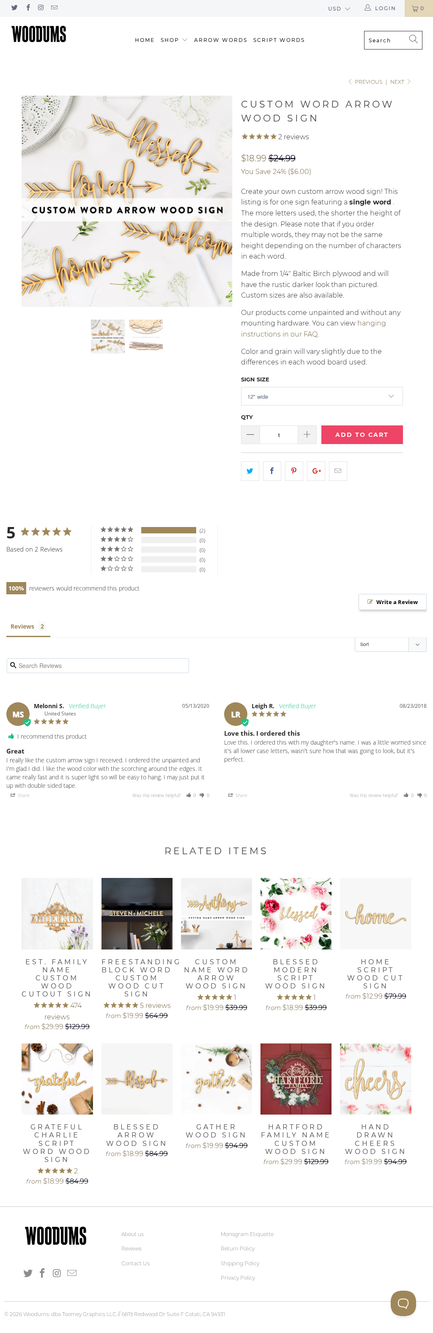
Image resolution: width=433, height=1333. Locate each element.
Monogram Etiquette (247, 1234)
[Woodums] (38, 34)
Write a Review (397, 602)
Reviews (22, 626)
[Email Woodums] (54, 8)
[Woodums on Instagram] (40, 8)
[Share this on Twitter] (250, 471)
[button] (191, 795)
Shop (170, 40)
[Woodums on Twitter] (14, 8)
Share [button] (23, 795)
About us (132, 1234)
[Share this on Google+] (316, 471)
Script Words (279, 40)
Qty (247, 417)
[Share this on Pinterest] (294, 471)
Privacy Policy (238, 1278)
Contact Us (135, 1263)
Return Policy (238, 1248)
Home (145, 40)
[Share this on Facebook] (272, 471)
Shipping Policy (240, 1263)
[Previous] (32, 201)
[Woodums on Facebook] (27, 8)
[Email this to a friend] (338, 471)
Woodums (36, 1314)
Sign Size (255, 379)
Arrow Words (220, 40)
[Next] (221, 201)
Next (398, 82)
